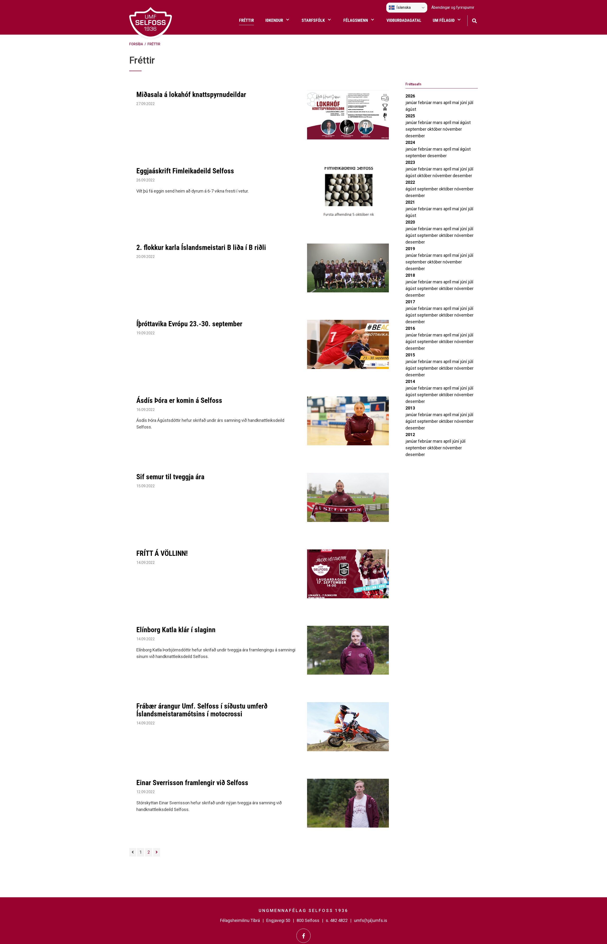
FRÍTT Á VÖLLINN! (162, 553)
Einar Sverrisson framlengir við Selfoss (192, 782)
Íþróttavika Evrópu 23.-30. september (189, 324)
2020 (410, 222)
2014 (410, 381)
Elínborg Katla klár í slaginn (176, 630)
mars (438, 102)
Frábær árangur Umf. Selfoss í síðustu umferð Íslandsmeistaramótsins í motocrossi (201, 710)
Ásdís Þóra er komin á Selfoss (179, 400)
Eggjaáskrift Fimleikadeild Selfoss (185, 171)
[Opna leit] (474, 20)
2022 (410, 182)
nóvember (452, 129)
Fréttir (153, 44)
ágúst (410, 109)
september (416, 129)
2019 (410, 248)
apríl (447, 102)
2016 (410, 328)
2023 (410, 162)
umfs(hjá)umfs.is (370, 920)
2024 (410, 142)
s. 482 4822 (337, 920)
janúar (411, 102)
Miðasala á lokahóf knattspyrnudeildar (191, 94)
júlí (470, 102)
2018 (410, 275)
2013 (410, 407)
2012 (410, 434)
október (435, 129)
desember (415, 135)
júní (464, 102)
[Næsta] (156, 852)
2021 (410, 202)
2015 (410, 354)
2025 (410, 115)
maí (456, 102)
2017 (410, 301)
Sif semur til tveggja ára (170, 477)
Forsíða (136, 44)
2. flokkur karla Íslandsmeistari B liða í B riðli (201, 247)
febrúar (425, 102)
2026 (410, 95)
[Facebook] (303, 936)
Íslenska (403, 7)
